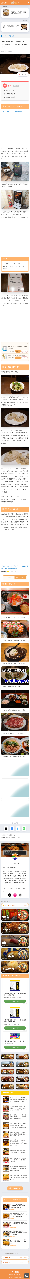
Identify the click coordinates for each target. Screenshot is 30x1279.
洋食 (14, 838)
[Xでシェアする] (6, 828)
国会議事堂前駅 (12, 569)
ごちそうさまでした (9, 97)
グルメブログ (15, 1257)
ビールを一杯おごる (15, 905)
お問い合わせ (16, 1188)
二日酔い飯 (12, 835)
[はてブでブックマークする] (18, 828)
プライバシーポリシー (14, 1275)
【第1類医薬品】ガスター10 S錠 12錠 (14, 1041)
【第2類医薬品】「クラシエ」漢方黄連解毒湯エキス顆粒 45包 (15, 1021)
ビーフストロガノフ (9, 94)
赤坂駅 (24, 566)
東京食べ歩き (15, 1262)
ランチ (8, 838)
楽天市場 (24, 351)
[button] (26, 1275)
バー (19, 566)
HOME (16, 1272)
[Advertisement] (15, 130)
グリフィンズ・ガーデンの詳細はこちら (13, 111)
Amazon (18, 351)
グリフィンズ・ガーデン (11, 91)
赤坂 (19, 838)
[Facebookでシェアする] (12, 828)
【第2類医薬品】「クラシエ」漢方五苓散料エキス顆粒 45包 (15, 994)
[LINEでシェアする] (24, 828)
